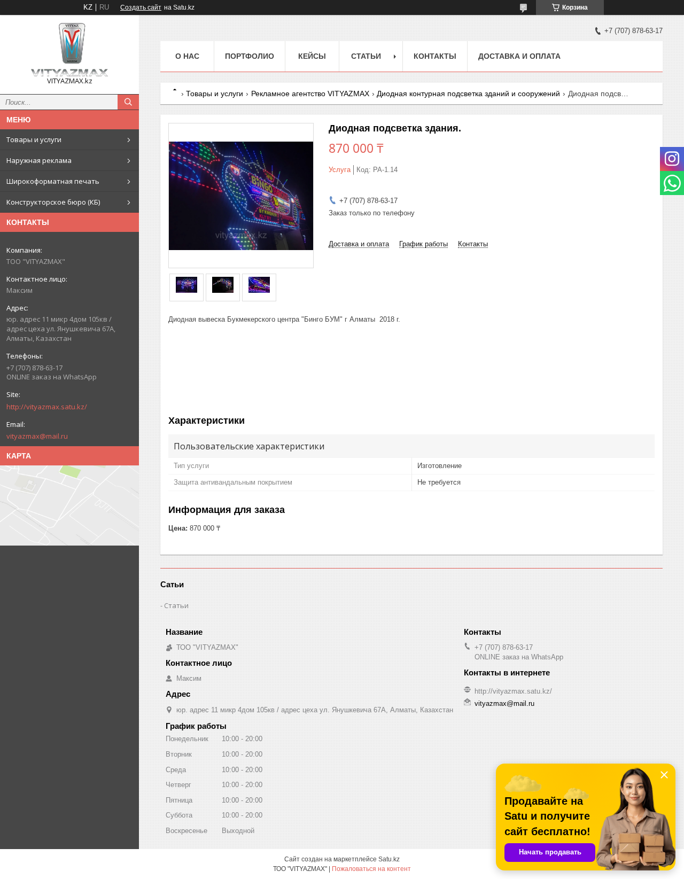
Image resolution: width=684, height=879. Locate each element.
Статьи (366, 56)
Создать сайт (140, 7)
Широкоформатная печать (52, 181)
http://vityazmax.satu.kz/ (46, 406)
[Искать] (128, 102)
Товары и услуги (33, 139)
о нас (187, 56)
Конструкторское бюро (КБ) (53, 202)
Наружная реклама (39, 160)
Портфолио (249, 56)
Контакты (435, 56)
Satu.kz (389, 859)
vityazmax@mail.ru (37, 436)
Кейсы (312, 56)
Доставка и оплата (519, 56)
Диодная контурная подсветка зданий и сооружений (468, 93)
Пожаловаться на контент (371, 869)
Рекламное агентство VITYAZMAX (310, 93)
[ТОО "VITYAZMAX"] (69, 49)
